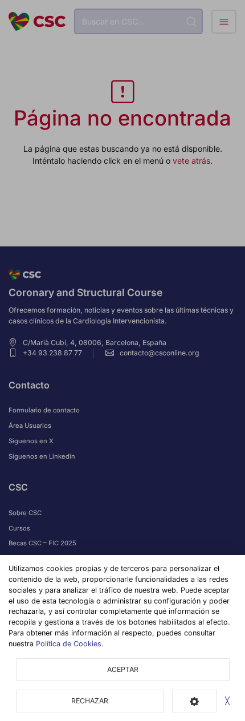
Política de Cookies (68, 643)
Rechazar (89, 700)
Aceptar (122, 669)
